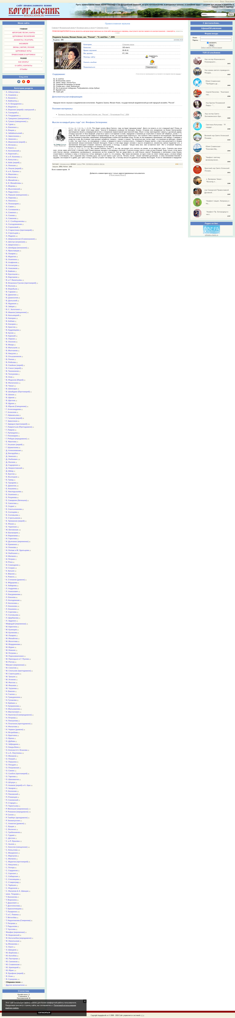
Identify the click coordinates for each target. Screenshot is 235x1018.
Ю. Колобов (11, 956)
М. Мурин (10, 647)
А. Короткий (11, 154)
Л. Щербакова (12, 618)
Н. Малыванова (13, 709)
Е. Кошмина (11, 489)
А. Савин (10, 207)
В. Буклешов (12, 274)
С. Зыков (10, 844)
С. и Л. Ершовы (13, 841)
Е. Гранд (9, 480)
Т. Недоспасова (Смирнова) (18, 920)
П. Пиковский (12, 794)
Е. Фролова (11, 442)
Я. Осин (9, 976)
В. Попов (10, 359)
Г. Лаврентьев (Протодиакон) (19, 427)
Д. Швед (9, 471)
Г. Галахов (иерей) (14, 418)
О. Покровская (12, 768)
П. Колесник (11, 791)
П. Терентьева (12, 806)
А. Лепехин (11, 165)
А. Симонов (11, 218)
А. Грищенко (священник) (17, 118)
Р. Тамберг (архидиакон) (17, 818)
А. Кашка (10, 148)
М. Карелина (11, 627)
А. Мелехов (11, 177)
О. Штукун (10, 782)
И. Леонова (11, 547)
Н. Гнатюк (10, 694)
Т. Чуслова (10, 929)
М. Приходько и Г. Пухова (17, 659)
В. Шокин (10, 395)
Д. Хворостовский (14, 468)
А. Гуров (9, 124)
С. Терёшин (11, 885)
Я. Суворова (11, 979)
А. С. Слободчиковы (15, 221)
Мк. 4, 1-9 (85, 148)
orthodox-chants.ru (211, 235)
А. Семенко (11, 212)
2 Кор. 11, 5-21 (74, 148)
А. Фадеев (10, 236)
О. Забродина (12, 744)
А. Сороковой (12, 227)
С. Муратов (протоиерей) (17, 862)
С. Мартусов (11, 856)
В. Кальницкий (12, 315)
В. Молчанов (12, 350)
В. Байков (10, 271)
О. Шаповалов (12, 779)
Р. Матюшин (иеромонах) (17, 809)
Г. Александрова (13, 409)
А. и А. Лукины (12, 171)
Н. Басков (10, 691)
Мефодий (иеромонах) (16, 624)
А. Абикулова (12, 92)
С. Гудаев (10, 835)
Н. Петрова (11, 718)
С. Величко (11, 829)
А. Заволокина (12, 136)
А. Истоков (11, 145)
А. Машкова (11, 174)
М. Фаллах (10, 682)
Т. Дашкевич (11, 903)
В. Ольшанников (13, 356)
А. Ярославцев (12, 251)
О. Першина (11, 762)
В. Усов (9, 377)
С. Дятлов (10, 838)
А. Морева (10, 186)
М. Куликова (11, 632)
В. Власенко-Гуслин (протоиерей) (21, 283)
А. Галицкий (11, 113)
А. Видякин (11, 107)
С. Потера (10, 867)
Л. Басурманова (13, 594)
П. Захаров (11, 788)
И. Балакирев (12, 533)
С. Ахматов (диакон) (15, 823)
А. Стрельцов (12, 233)
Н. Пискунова (12, 721)
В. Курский (11, 336)
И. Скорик (10, 568)
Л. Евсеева (11, 597)
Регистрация (230, 1)
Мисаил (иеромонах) (15, 665)
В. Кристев (10, 327)
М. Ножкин (10, 650)
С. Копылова (12, 850)
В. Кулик (10, 333)
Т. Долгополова (13, 906)
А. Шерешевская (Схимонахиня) (20, 239)
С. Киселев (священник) (16, 847)
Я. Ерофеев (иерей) (14, 973)
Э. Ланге (9, 947)
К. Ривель (10, 577)
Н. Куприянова (12, 706)
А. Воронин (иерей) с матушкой (20, 110)
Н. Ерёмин (10, 703)
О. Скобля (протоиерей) (16, 773)
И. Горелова (11, 538)
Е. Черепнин (11, 527)
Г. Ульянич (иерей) (14, 444)
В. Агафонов (11, 262)
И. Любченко (12, 553)
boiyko (79, 164)
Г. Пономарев (12, 436)
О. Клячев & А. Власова (16, 750)
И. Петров (10, 559)
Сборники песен (13, 982)
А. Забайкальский (14, 133)
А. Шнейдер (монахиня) (16, 248)
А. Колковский (12, 151)
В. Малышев (11, 348)
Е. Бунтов (10, 474)
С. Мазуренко (12, 853)
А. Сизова (10, 215)
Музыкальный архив (67, 28)
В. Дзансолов (12, 298)
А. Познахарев (12, 204)
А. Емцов (10, 130)
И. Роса (9, 562)
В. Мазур (10, 345)
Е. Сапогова (11, 503)
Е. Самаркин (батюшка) (16, 500)
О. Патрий (10, 759)
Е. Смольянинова (14, 509)
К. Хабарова (11, 585)
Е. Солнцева (11, 512)
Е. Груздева (11, 483)
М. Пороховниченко (15, 656)
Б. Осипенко (11, 259)
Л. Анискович (12, 591)
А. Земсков (11, 139)
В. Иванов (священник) (16, 312)
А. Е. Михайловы (13, 183)
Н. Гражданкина (13, 697)
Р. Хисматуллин (13, 820)
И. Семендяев (12, 565)
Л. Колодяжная (13, 600)
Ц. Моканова (11, 944)
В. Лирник (10, 339)
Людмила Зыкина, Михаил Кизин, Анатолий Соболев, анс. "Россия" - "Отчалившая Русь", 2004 (93, 114)
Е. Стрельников (13, 518)
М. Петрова (11, 653)
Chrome (178, 74)
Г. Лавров (10, 430)
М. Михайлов (12, 638)
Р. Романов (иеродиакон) (17, 812)
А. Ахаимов (11, 95)
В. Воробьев (11, 289)
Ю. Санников (12, 961)
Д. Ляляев (10, 462)
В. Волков (10, 286)
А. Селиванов (12, 209)
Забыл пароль (206, 47)
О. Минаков (11, 756)
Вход (222, 1)
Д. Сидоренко (12, 465)
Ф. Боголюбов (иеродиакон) (18, 938)
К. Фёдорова (11, 583)
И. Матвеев (11, 556)
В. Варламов (11, 277)
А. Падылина (12, 192)
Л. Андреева (11, 588)
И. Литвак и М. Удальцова (17, 550)
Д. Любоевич (12, 459)
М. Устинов (11, 679)
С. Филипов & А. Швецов (17, 891)
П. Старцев (11, 803)
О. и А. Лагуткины (14, 753)
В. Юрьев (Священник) (16, 406)
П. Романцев (11, 797)
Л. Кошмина (11, 609)
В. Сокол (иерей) (13, 368)
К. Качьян (10, 571)
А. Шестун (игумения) (15, 242)
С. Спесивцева (12, 879)
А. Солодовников (14, 224)
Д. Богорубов (12, 453)
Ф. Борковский (12, 935)
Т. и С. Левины (12, 914)
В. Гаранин (11, 292)
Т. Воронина (11, 900)
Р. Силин (10, 815)
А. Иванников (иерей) (15, 142)
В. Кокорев (11, 324)
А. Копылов (11, 160)
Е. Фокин (10, 524)
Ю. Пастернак (12, 959)
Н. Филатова (11, 726)
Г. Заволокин (12, 421)
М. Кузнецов (11, 630)
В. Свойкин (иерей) (14, 365)
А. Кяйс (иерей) (12, 162)
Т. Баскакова (11, 897)
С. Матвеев (11, 859)
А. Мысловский (13, 189)
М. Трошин (10, 677)
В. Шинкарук (11, 389)
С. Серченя (11, 873)
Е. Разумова (11, 497)
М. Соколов (11, 668)
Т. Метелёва (11, 917)
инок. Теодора (12, 894)
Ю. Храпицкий (12, 967)
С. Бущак (10, 826)
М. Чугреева (11, 688)
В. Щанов (10, 397)
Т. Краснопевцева (13, 909)
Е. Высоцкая (11, 477)
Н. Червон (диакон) (14, 729)
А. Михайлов (11, 180)
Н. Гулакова (11, 700)
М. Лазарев (11, 635)
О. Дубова (10, 741)
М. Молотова (12, 641)
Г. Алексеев (11, 412)
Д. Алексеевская (13, 450)
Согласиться (44, 1013)
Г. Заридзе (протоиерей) (16, 424)
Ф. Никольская (12, 941)
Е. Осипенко (11, 494)
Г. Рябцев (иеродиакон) (16, 439)
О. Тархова (11, 776)
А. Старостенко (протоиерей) (19, 230)
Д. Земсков (11, 456)
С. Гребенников (13, 832)
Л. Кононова (11, 606)
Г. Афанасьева (12, 415)
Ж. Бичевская (12, 530)
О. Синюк (10, 771)
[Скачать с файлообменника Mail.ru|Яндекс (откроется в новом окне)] (152, 64)
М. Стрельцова (12, 674)
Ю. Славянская (13, 964)
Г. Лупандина (12, 433)
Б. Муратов (11, 256)
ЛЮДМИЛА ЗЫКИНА (92, 164)
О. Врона (10, 738)
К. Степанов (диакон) (15, 580)
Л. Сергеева (11, 612)
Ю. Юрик (10, 970)
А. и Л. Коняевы (13, 157)
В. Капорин (11, 318)
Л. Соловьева (12, 615)
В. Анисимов (11, 268)
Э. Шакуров (11, 950)
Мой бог (102, 164)
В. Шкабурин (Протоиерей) (18, 392)
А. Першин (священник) (16, 195)
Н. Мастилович (12, 712)
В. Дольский (11, 301)
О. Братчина (11, 735)
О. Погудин (11, 765)
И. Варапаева (12, 536)
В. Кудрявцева (12, 330)
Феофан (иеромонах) (15, 932)
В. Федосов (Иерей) (15, 380)
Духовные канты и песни (85, 28)
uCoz (142, 1015)
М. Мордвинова (13, 644)
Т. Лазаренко (11, 912)
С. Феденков (11, 888)
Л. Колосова (11, 603)
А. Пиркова (11, 198)
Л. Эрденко (11, 621)
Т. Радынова (11, 926)
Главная (55, 28)
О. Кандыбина (12, 747)
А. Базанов (11, 98)
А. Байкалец (11, 101)
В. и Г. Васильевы (14, 280)
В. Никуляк (11, 353)
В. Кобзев (10, 321)
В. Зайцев (10, 306)
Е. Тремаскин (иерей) (15, 521)
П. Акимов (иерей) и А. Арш (18, 785)
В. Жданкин (11, 303)
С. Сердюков (12, 870)
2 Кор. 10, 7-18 (74, 128)
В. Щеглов (10, 400)
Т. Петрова (10, 923)
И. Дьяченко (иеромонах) (17, 541)
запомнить (213, 43)
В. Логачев (11, 342)
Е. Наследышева (13, 491)
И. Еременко (11, 544)
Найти (231, 14)
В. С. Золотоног (13, 309)
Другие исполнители (15, 985)
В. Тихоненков (12, 371)
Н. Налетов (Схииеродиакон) (19, 715)
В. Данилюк (11, 295)
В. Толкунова (12, 374)
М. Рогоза (10, 662)
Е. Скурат (10, 506)
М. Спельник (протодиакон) (18, 671)
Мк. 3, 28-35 (85, 128)
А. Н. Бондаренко (14, 104)
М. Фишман (11, 685)
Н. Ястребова (12, 732)
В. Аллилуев (11, 265)
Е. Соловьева (12, 515)
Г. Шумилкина (12, 447)
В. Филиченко (12, 383)
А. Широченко (12, 245)
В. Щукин (10, 403)
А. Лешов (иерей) (13, 168)
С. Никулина (11, 865)
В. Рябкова (11, 362)
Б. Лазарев (11, 254)
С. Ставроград (12, 882)
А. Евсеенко (11, 127)
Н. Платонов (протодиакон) (18, 724)
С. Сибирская (12, 876)
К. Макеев (10, 574)
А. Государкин (12, 115)
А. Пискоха (11, 201)
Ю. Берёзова (11, 953)
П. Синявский (12, 800)
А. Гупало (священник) (16, 121)
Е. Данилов (11, 486)
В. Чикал (10, 386)
